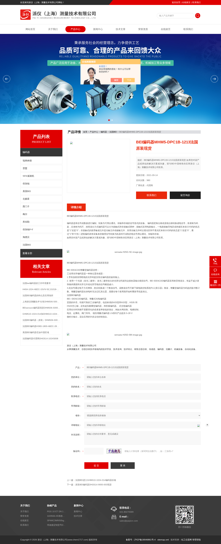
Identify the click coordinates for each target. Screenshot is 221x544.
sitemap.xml (163, 539)
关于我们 (53, 29)
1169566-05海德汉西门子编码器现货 (57, 516)
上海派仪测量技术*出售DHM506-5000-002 (41, 301)
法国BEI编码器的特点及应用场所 (38, 295)
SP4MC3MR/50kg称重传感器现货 (57, 520)
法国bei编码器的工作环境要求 (37, 283)
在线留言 (186, 2)
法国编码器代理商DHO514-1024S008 (40, 338)
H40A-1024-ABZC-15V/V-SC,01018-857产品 (41, 289)
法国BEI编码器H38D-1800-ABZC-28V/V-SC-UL (41, 326)
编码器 (104, 132)
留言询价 (185, 195)
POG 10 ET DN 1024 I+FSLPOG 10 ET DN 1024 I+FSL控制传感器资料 (57, 511)
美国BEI (27, 191)
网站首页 (30, 29)
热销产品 (52, 505)
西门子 (26, 206)
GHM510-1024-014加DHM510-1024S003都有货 (41, 314)
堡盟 (25, 168)
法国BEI (27, 245)
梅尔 (25, 214)
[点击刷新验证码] (113, 451)
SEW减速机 (28, 176)
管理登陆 (196, 539)
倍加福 (26, 183)
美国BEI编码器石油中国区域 (36, 332)
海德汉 (26, 237)
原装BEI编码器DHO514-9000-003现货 (93, 484)
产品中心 (75, 29)
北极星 (26, 199)
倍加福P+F (28, 229)
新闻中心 (98, 29)
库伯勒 (26, 222)
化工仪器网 (186, 539)
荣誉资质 (143, 29)
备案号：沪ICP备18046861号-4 (141, 539)
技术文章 (120, 29)
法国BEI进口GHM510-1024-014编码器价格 (95, 480)
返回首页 (176, 2)
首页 (85, 132)
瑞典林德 (27, 160)
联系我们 (196, 2)
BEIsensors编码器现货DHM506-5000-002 (41, 308)
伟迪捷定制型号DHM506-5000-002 (57, 525)
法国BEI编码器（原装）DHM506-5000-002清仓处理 (41, 320)
